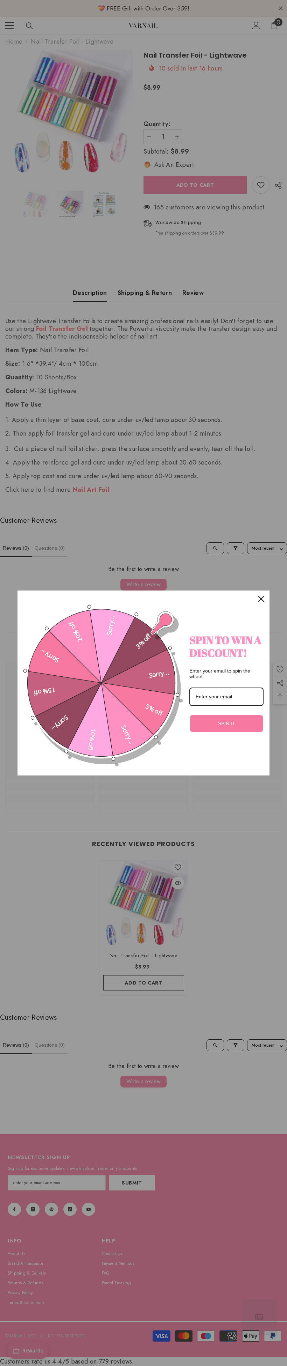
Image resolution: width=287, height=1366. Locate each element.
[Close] (261, 599)
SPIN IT (226, 723)
